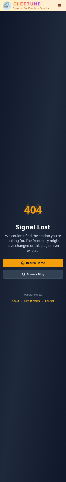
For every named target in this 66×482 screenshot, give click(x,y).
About (15, 301)
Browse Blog (35, 274)
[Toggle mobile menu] (59, 5)
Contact (49, 301)
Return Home (35, 263)
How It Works (32, 301)
